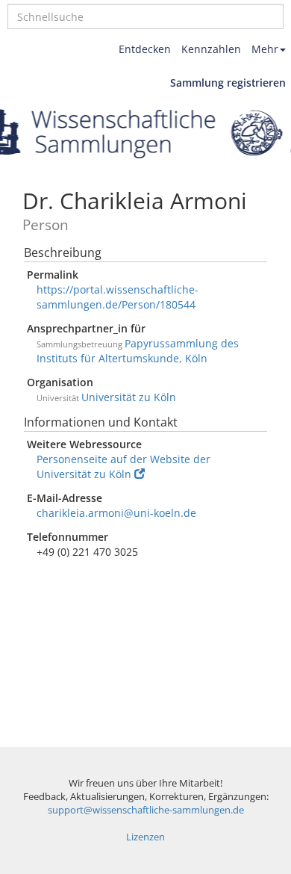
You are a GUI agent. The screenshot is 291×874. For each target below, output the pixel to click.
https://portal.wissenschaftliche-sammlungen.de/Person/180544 (117, 297)
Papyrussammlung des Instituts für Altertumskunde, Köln (138, 350)
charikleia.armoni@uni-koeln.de (116, 513)
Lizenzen (145, 837)
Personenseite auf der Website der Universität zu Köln (123, 466)
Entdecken (145, 49)
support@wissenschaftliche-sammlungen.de (146, 810)
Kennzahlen (211, 49)
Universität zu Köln (128, 397)
